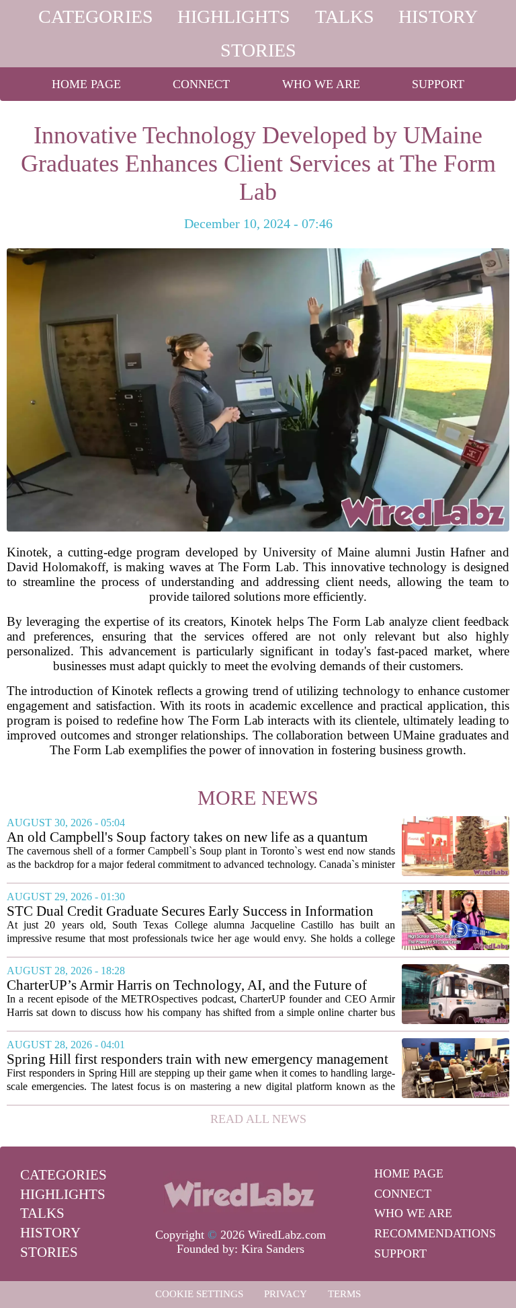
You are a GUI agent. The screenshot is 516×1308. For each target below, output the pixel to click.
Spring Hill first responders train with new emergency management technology (197, 1059)
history (438, 16)
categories (95, 16)
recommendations (435, 1233)
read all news (258, 1119)
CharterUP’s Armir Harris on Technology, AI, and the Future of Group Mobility (187, 985)
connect (201, 84)
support (438, 84)
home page (86, 84)
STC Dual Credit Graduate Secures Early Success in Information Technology (190, 911)
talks (344, 16)
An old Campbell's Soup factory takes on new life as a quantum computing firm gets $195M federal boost (187, 837)
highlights (233, 16)
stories (258, 50)
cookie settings (199, 1293)
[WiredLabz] (240, 1192)
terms (344, 1293)
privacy (285, 1293)
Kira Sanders (272, 1249)
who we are (321, 84)
